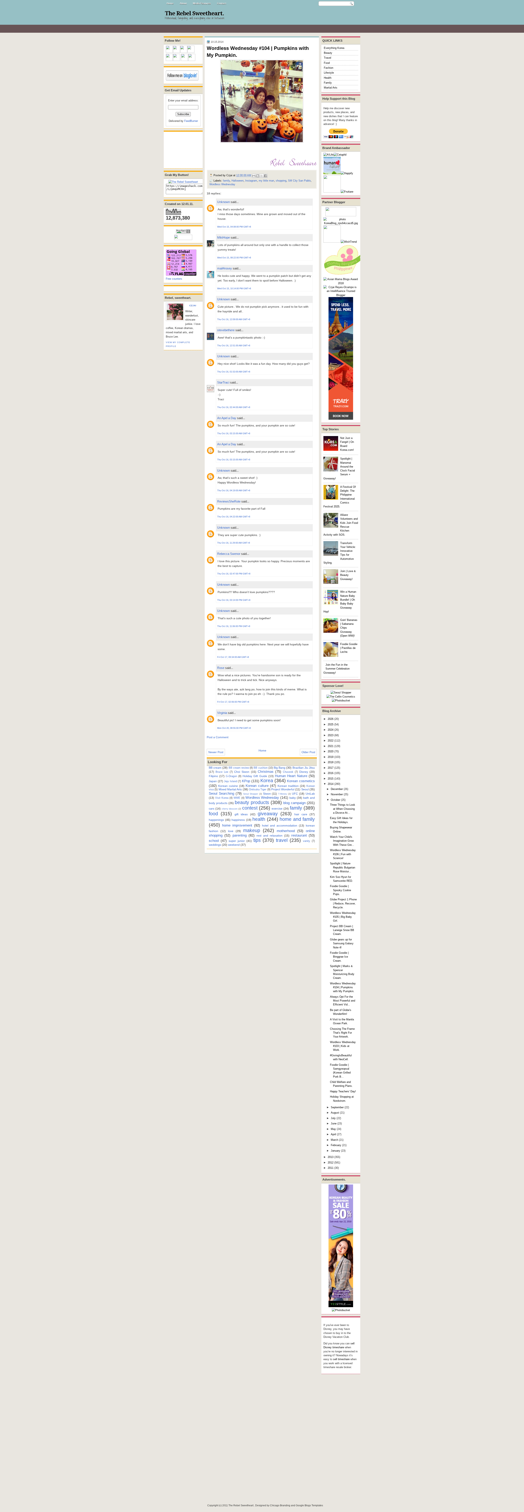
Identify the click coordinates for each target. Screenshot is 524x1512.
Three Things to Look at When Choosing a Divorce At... (342, 808)
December (337, 789)
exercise (277, 808)
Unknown (223, 202)
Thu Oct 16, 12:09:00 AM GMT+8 (233, 319)
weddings (215, 844)
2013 (330, 1157)
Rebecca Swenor (228, 553)
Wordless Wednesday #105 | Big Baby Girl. (343, 916)
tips (257, 840)
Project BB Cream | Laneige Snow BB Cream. (342, 930)
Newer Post (215, 752)
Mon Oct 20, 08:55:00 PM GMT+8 (234, 728)
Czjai (192, 305)
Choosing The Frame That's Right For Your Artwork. (342, 1032)
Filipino (213, 776)
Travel (327, 57)
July (333, 1118)
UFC (295, 793)
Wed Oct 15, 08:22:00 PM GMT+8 (234, 257)
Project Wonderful (282, 789)
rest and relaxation (269, 835)
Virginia (222, 712)
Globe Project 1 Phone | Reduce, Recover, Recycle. (343, 903)
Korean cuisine (228, 785)
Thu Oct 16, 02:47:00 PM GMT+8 (233, 573)
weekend (234, 844)
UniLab (310, 793)
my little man (266, 180)
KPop (246, 781)
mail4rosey (224, 268)
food (213, 813)
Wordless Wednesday (222, 184)
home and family (297, 819)
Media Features (202, 3)
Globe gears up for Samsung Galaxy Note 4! (341, 943)
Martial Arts (330, 87)
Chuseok (288, 771)
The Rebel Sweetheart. (194, 13)
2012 (330, 1162)
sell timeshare (341, 1359)
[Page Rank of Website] (183, 232)
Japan (213, 781)
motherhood (286, 831)
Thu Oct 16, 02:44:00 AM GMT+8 (233, 407)
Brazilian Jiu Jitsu (303, 767)
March (334, 1139)
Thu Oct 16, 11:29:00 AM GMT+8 (233, 543)
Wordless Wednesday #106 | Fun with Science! (343, 854)
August (335, 1112)
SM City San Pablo (299, 180)
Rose (220, 668)
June (334, 1123)
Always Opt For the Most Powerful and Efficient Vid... (342, 1000)
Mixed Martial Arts (230, 789)
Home (170, 3)
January (335, 1150)
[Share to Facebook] (265, 176)
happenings (216, 819)
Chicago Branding (280, 1505)
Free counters (174, 278)
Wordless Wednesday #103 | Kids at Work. (343, 1046)
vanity (306, 840)
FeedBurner (191, 120)
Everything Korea (334, 47)
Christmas (265, 771)
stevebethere (226, 330)
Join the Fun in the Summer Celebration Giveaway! (336, 668)
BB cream (215, 767)
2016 (330, 773)
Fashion (328, 67)
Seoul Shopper (250, 794)
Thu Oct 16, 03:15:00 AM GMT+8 (233, 433)
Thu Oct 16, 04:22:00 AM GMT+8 (233, 516)
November (337, 794)
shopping (281, 180)
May (333, 1129)
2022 (330, 740)
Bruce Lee (222, 771)
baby (292, 797)
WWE (237, 797)
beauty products (252, 802)
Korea (266, 780)
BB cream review (239, 767)
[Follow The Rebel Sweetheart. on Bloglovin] (182, 79)
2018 (330, 762)
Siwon (267, 793)
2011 (330, 1167)
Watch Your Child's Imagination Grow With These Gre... (342, 840)
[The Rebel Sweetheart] (183, 181)
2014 (330, 783)
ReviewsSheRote (229, 501)
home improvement (237, 825)
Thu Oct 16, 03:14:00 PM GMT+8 (233, 600)
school (214, 841)
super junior (237, 840)
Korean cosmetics (301, 781)
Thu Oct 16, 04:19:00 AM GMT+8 (233, 490)
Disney (303, 771)
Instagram (251, 180)
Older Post (308, 752)
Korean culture (257, 786)
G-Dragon (231, 776)
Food (327, 62)
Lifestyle (329, 72)
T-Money (282, 794)
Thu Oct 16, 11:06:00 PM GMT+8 (233, 626)
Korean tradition (288, 785)
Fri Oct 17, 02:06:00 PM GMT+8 (233, 702)
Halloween (238, 180)
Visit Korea (221, 797)
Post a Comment (217, 737)
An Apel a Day (226, 418)
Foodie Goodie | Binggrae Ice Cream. (339, 956)
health (258, 819)
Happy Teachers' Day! (343, 1091)
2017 (330, 767)
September (337, 1107)
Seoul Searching (221, 793)
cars (211, 808)
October (335, 799)
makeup (251, 830)
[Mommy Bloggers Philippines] (343, 275)
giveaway (268, 813)
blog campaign (294, 803)
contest (249, 808)
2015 (330, 778)
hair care (300, 814)
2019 (330, 756)
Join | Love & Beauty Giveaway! (348, 575)
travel (282, 840)
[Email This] (254, 176)
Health (327, 77)
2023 (330, 735)
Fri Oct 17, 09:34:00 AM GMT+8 (233, 657)
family (226, 180)
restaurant (299, 835)
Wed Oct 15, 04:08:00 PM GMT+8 (234, 226)
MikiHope (223, 237)
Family (328, 82)
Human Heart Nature (291, 776)
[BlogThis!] (258, 176)
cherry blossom (229, 809)
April (333, 1134)
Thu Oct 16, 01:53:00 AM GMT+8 (233, 371)
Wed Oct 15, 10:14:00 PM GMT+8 (234, 288)
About (183, 3)
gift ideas (241, 814)
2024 (330, 729)
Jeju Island (230, 781)
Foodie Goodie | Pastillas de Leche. (348, 648)
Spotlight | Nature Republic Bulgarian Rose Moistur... (342, 867)
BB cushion (260, 767)
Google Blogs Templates (309, 1505)
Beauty (328, 52)
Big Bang (279, 767)
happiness (238, 819)
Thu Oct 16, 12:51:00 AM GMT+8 (233, 345)
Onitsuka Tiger (257, 789)
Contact (221, 3)
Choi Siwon (241, 771)
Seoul (305, 789)
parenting (240, 835)
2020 (330, 751)
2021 (330, 746)
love (230, 831)
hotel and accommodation (279, 825)
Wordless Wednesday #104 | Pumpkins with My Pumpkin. (343, 987)
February (336, 1145)
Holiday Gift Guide (255, 776)
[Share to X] (262, 176)
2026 (330, 718)
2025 (330, 724)
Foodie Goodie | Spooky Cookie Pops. (340, 890)
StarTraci (223, 382)
